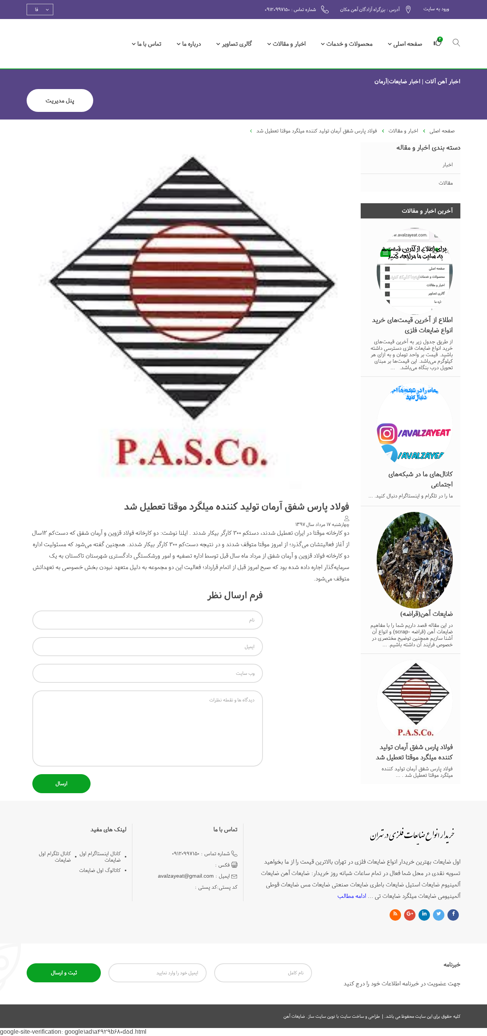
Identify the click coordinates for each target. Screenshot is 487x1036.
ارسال (61, 783)
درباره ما (191, 44)
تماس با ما (149, 44)
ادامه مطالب (351, 896)
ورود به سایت (436, 8)
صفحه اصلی (407, 44)
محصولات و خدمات (349, 44)
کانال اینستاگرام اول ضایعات (100, 857)
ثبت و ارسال (64, 972)
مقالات (446, 182)
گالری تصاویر (237, 44)
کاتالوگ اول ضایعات (100, 870)
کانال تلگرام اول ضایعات (55, 857)
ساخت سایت (351, 1016)
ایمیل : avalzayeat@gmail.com (194, 876)
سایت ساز (317, 1016)
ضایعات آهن (294, 1016)
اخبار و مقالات (289, 44)
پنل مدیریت (60, 100)
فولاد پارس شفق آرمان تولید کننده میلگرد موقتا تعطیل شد (316, 130)
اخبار (447, 164)
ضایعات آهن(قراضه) (426, 613)
